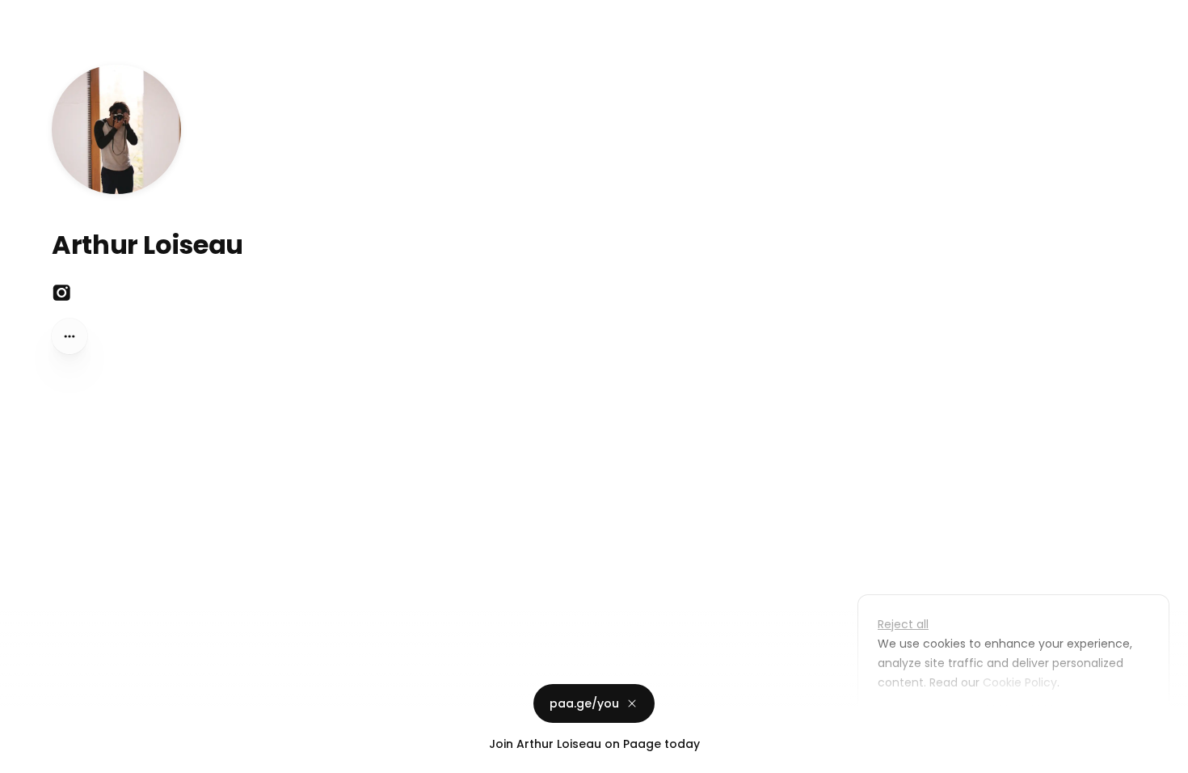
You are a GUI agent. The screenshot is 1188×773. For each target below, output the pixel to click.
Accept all (1018, 720)
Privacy (26, 756)
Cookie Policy (1020, 682)
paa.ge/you (584, 703)
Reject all (903, 624)
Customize (919, 720)
